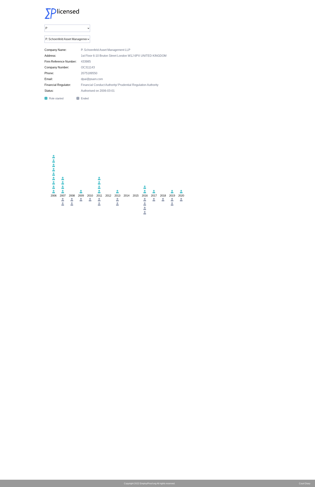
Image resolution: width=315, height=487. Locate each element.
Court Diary (304, 483)
